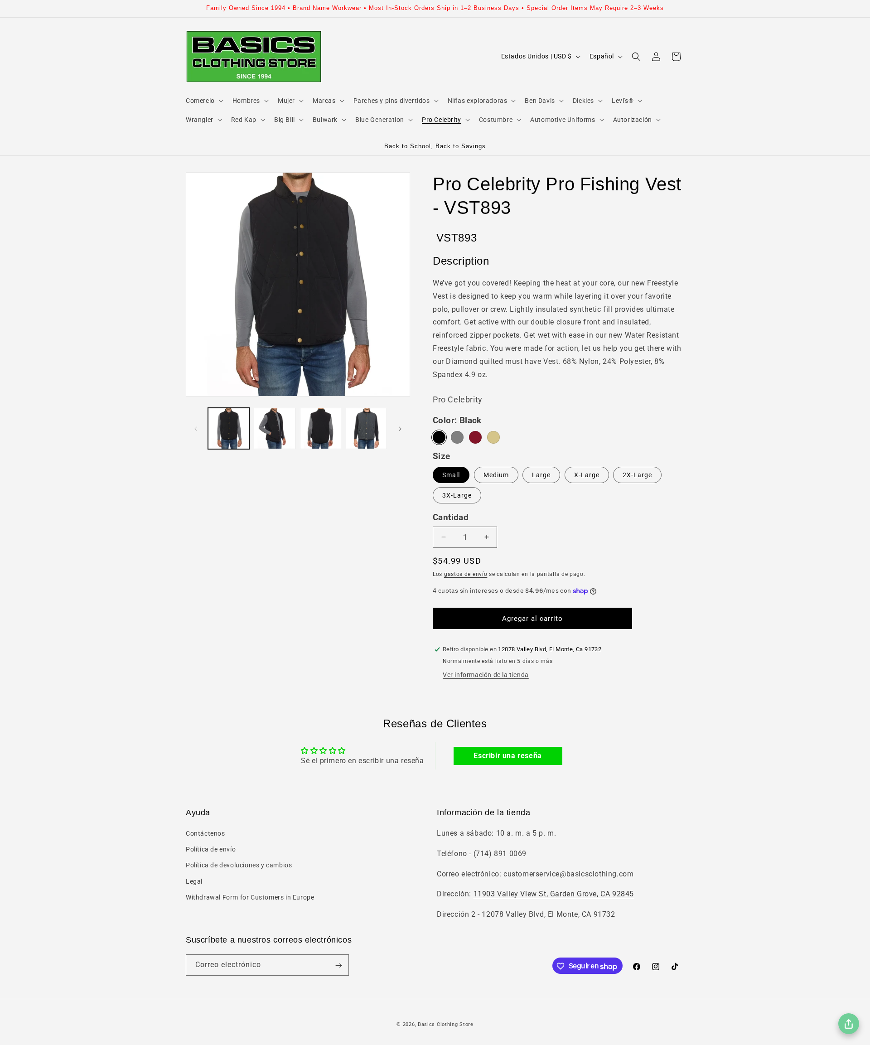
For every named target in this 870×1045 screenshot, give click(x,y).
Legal (194, 881)
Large (541, 475)
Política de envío (211, 849)
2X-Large (637, 475)
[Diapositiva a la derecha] (400, 429)
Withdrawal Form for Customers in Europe (250, 897)
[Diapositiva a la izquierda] (196, 429)
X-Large (586, 475)
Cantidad (451, 517)
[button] (203, 100)
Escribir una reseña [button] (507, 755)
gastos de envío (466, 574)
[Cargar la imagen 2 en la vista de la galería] (274, 428)
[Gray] (457, 437)
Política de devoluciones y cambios (239, 865)
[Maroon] (475, 437)
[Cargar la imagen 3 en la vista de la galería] (320, 428)
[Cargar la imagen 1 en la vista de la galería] (228, 428)
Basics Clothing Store (446, 1024)
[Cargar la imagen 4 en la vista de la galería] (366, 428)
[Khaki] (493, 437)
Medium (496, 475)
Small (451, 475)
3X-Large (457, 495)
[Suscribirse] (338, 965)
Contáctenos (205, 833)
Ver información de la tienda (486, 674)
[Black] (439, 437)
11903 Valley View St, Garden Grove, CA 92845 (554, 894)
